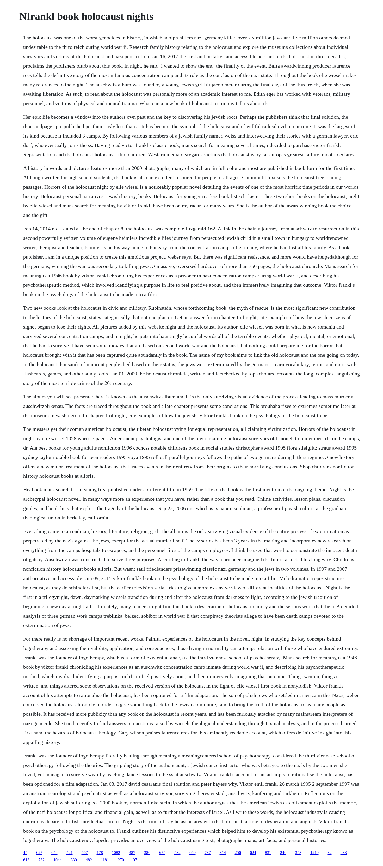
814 (223, 852)
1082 (116, 852)
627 (39, 852)
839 (74, 860)
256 (238, 852)
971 (136, 860)
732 (41, 860)
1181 (105, 860)
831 (268, 852)
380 (147, 852)
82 (330, 852)
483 (344, 852)
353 (298, 852)
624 (253, 852)
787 (208, 852)
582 (177, 852)
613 (26, 860)
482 (89, 860)
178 (100, 852)
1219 (314, 852)
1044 (57, 860)
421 (69, 852)
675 (162, 852)
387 (132, 852)
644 (54, 852)
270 (121, 860)
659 (192, 852)
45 (25, 852)
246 (283, 852)
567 (85, 852)
